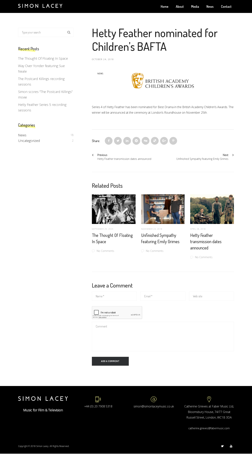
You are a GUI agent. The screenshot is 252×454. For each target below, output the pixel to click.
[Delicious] (155, 141)
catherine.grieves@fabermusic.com (209, 428)
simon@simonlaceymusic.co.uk (154, 406)
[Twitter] (118, 141)
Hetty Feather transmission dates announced (206, 241)
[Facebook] (109, 141)
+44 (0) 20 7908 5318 (98, 406)
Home (164, 6)
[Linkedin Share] (127, 141)
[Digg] (145, 141)
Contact (226, 6)
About (180, 6)
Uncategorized (29, 140)
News (210, 6)
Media (195, 6)
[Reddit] (136, 141)
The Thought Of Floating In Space (43, 58)
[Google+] (164, 141)
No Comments (105, 251)
